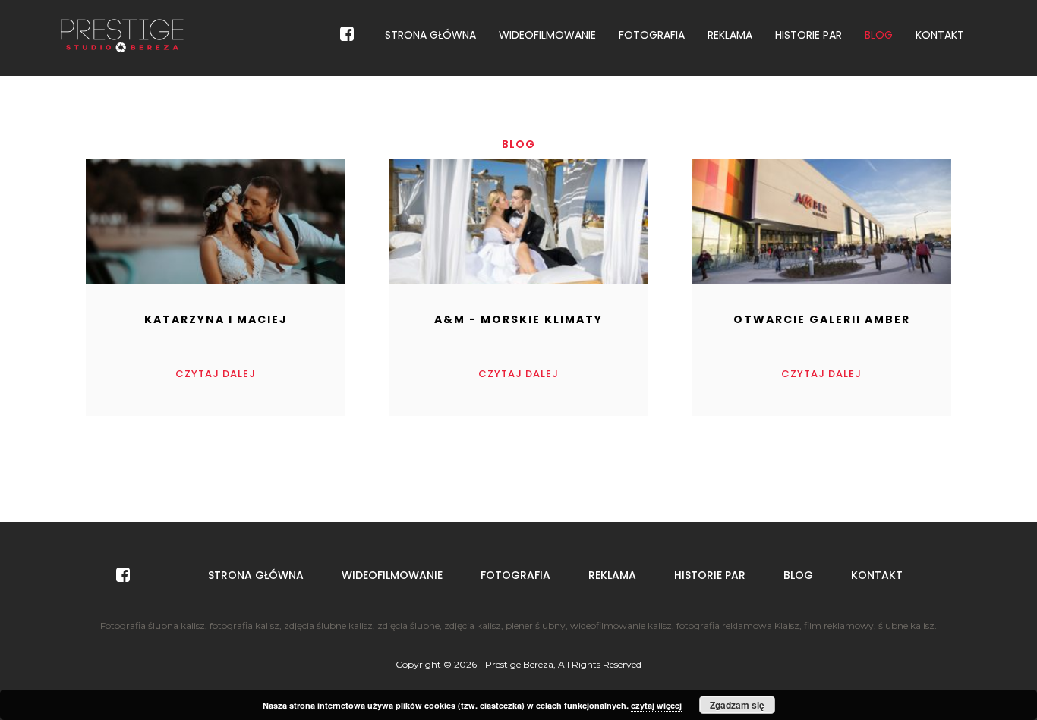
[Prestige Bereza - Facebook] (347, 34)
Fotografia (652, 34)
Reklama (730, 34)
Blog (879, 34)
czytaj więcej (656, 705)
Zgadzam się (737, 705)
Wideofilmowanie (547, 34)
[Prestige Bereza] (122, 35)
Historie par (808, 34)
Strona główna (430, 34)
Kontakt (940, 34)
